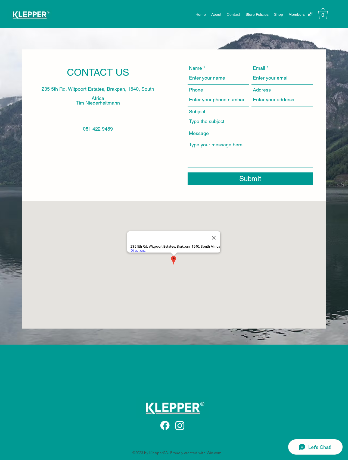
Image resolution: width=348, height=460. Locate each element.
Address (262, 89)
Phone (196, 89)
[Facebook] (165, 425)
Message (199, 133)
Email (259, 68)
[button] (323, 13)
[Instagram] (180, 425)
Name (195, 68)
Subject (197, 111)
